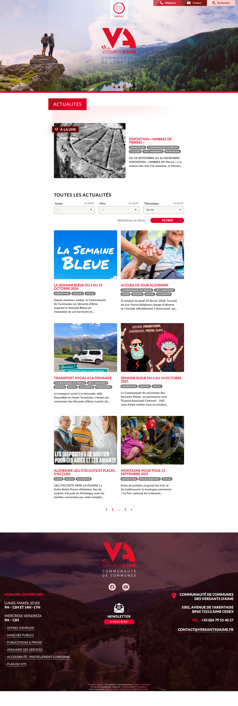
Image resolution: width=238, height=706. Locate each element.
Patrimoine (172, 152)
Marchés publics (20, 635)
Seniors (78, 293)
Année (59, 204)
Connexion (145, 685)
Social (90, 293)
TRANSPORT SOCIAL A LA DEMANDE (83, 378)
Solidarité (163, 294)
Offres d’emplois (20, 628)
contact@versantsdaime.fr (206, 630)
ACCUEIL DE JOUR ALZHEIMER (144, 285)
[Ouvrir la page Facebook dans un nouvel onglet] (112, 587)
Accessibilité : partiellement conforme (38, 657)
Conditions (142, 687)
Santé (125, 294)
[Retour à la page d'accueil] (119, 66)
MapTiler (109, 689)
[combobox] (74, 210)
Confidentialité (129, 687)
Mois (102, 204)
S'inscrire (119, 621)
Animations (137, 147)
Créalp (136, 684)
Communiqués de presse (163, 147)
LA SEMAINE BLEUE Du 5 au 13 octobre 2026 (78, 287)
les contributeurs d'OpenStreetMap (132, 689)
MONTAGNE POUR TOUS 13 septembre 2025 (143, 472)
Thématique (151, 204)
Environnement (149, 479)
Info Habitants (153, 152)
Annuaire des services (25, 649)
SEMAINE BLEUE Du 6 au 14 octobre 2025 (151, 380)
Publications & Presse (24, 642)
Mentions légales (95, 685)
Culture (135, 152)
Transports (103, 387)
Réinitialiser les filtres (131, 220)
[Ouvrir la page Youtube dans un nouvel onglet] (125, 587)
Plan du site (16, 664)
